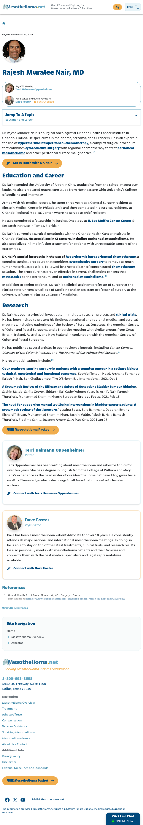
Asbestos (17, 643)
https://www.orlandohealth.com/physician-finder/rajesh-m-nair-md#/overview (75, 599)
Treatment (9, 708)
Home (11, 631)
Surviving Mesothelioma (18, 732)
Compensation (12, 720)
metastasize (11, 277)
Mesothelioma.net (52, 799)
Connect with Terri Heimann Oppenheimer (46, 493)
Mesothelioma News (16, 738)
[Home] (3, 23)
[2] (52, 360)
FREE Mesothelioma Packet (28, 430)
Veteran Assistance (15, 726)
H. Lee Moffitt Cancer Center (109, 221)
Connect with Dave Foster (33, 568)
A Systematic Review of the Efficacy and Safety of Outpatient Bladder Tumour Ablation (69, 387)
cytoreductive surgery (42, 148)
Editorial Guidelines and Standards (25, 768)
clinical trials (126, 315)
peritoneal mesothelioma (83, 277)
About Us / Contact (14, 744)
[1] (94, 152)
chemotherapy (123, 267)
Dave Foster (23, 102)
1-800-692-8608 (17, 679)
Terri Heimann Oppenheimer (33, 89)
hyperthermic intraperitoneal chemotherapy (53, 143)
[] (58, 225)
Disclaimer (9, 762)
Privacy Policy (11, 756)
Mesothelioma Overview (27, 637)
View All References (15, 608)
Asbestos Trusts (12, 714)
